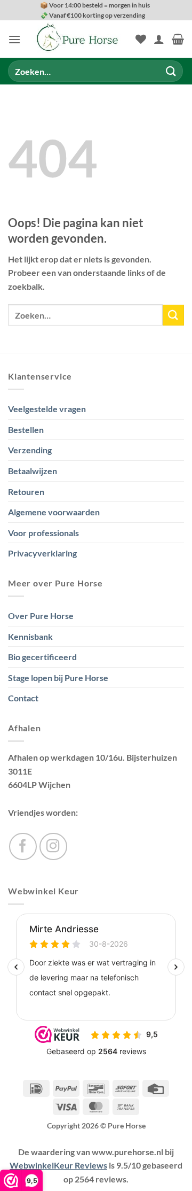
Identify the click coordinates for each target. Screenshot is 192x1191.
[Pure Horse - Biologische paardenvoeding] (78, 39)
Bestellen (26, 429)
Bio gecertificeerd (42, 657)
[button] (14, 39)
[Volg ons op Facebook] (23, 847)
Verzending (30, 450)
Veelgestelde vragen (47, 409)
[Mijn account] (159, 39)
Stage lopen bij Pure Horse (58, 677)
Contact (23, 698)
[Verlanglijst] (140, 39)
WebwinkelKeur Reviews (58, 1165)
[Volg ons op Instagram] (53, 847)
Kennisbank (30, 636)
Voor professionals (43, 533)
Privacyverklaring (42, 553)
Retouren (26, 491)
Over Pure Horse (41, 615)
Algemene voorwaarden (54, 512)
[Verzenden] (171, 71)
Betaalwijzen (32, 471)
